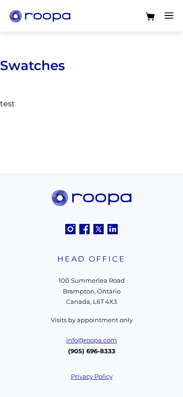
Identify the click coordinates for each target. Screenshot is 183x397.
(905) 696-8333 (91, 351)
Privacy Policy (92, 376)
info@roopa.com (91, 340)
